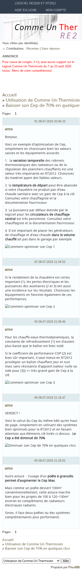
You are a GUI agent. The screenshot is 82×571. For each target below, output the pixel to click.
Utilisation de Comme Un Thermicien (44, 100)
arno (9, 129)
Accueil (9, 95)
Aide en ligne (26, 10)
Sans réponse (50, 48)
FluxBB (74, 567)
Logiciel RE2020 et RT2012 (35, 3)
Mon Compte (56, 10)
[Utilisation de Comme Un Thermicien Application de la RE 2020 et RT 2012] (36, 561)
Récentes (32, 48)
